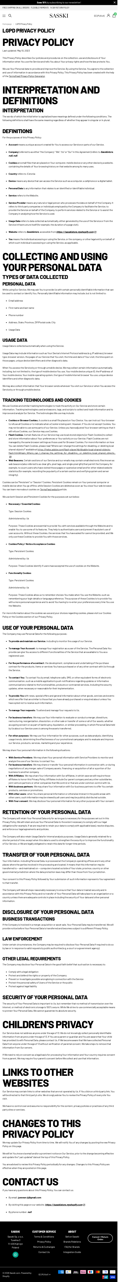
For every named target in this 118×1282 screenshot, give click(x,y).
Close (109, 611)
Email (66, 637)
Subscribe (72, 661)
